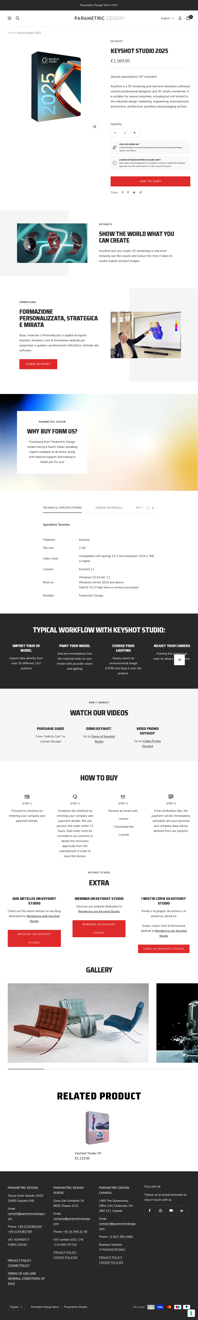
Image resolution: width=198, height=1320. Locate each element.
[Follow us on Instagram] (160, 1210)
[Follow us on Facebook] (149, 1210)
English (165, 18)
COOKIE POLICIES (65, 1258)
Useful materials (109, 508)
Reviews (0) (144, 508)
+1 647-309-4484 (121, 1237)
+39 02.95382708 (20, 1232)
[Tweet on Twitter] (134, 192)
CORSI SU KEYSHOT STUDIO (163, 948)
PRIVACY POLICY (65, 1253)
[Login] (180, 18)
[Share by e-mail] (140, 192)
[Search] (17, 18)
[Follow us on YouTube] (171, 1210)
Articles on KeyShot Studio (34, 938)
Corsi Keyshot (38, 364)
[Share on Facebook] (123, 192)
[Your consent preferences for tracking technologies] (191, 1313)
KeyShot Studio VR (88, 1153)
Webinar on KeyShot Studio (99, 929)
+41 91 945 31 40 (75, 1232)
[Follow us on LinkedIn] (181, 1210)
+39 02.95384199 (30, 1227)
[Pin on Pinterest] (128, 192)
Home (11, 33)
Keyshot (117, 41)
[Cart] (188, 18)
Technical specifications (62, 508)
